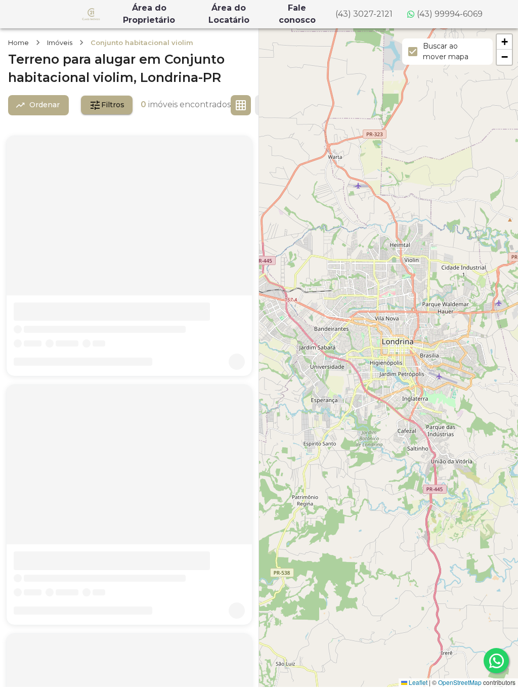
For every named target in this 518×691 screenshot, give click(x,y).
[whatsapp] (496, 660)
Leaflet (417, 682)
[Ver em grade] (241, 105)
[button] (504, 42)
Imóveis (59, 42)
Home (18, 42)
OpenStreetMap (460, 682)
